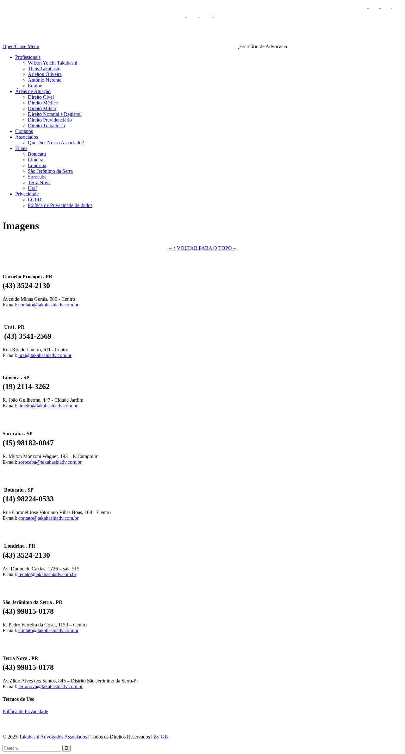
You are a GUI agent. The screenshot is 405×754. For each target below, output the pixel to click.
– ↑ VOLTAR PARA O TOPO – (202, 248)
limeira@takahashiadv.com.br (48, 405)
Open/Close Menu (21, 46)
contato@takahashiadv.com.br (48, 304)
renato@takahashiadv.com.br (47, 574)
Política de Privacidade (25, 711)
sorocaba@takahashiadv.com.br (50, 462)
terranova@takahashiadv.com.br (50, 686)
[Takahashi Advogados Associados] (139, 46)
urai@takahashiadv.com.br (45, 355)
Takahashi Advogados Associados (53, 736)
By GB (160, 736)
